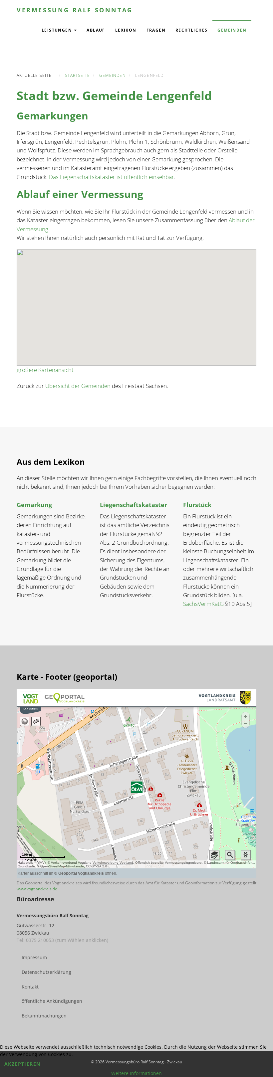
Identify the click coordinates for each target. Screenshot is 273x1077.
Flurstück (197, 505)
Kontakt (30, 987)
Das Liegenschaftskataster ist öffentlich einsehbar (111, 177)
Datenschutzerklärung (46, 972)
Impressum (34, 957)
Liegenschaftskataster (133, 505)
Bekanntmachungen (44, 1015)
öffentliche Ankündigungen (52, 1001)
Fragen (155, 30)
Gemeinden (231, 30)
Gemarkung (34, 505)
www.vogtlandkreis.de (37, 889)
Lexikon (125, 30)
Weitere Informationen (136, 1073)
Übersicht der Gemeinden (78, 386)
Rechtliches (191, 30)
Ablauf (96, 30)
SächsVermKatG (203, 604)
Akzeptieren (22, 1064)
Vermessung (75, 10)
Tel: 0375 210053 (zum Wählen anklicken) (62, 940)
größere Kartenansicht (45, 370)
